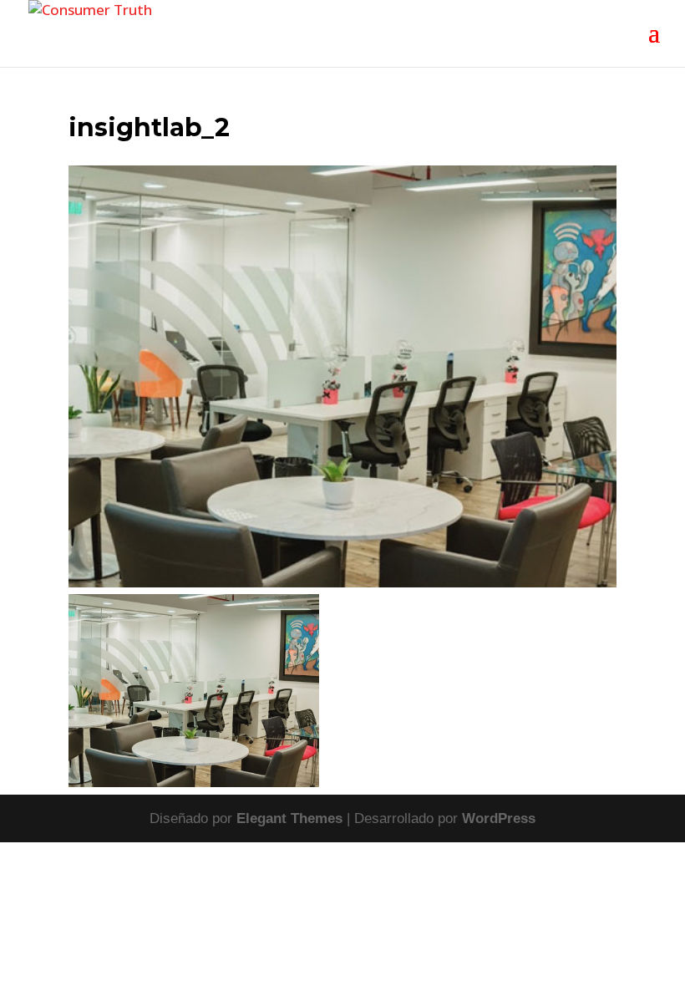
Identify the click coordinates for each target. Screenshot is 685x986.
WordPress (498, 818)
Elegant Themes (289, 818)
